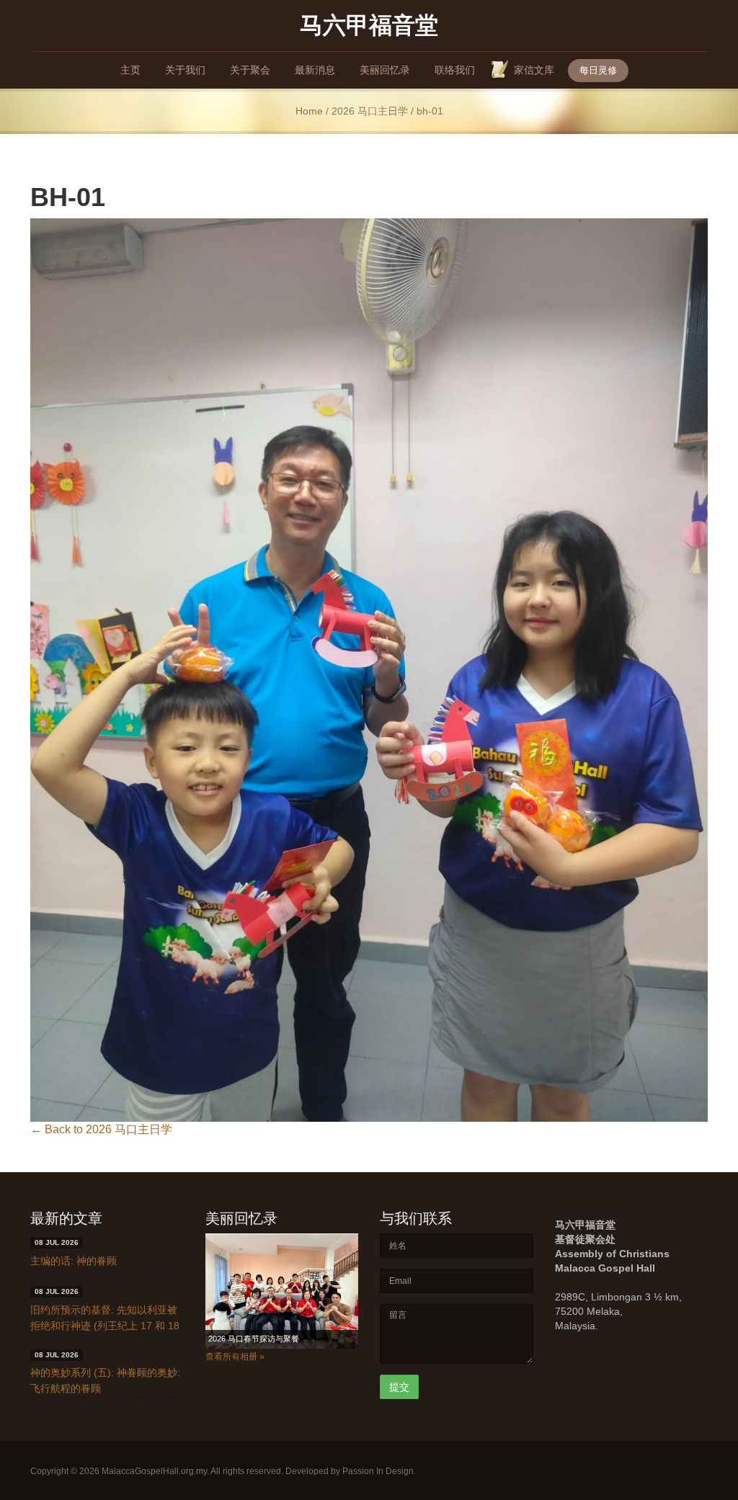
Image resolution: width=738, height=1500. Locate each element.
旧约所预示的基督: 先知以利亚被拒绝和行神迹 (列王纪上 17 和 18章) (104, 1326)
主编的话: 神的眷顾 (73, 1261)
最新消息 (315, 70)
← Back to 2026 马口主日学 (101, 1129)
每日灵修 (598, 70)
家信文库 (534, 70)
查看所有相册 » (234, 1357)
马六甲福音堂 (369, 24)
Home (309, 111)
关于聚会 (250, 70)
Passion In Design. (379, 1471)
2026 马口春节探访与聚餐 (253, 1338)
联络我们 (455, 70)
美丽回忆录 (385, 70)
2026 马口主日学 (370, 111)
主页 (130, 70)
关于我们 (185, 70)
